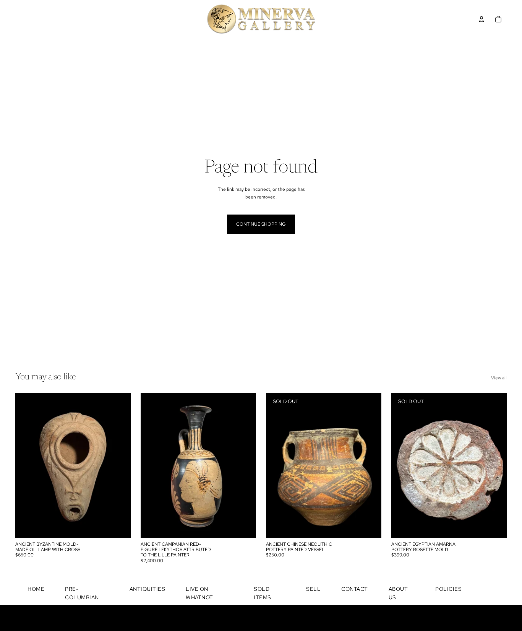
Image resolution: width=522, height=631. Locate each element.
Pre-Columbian (82, 593)
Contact (354, 588)
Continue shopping (261, 224)
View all (499, 378)
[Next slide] (119, 465)
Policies (448, 588)
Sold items (262, 593)
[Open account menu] (481, 19)
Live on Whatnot (199, 593)
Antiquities (147, 588)
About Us (398, 593)
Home (36, 588)
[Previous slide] (26, 465)
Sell (313, 588)
